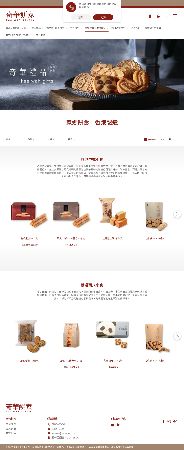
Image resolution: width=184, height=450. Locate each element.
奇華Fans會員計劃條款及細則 (72, 447)
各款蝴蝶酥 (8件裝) (29, 360)
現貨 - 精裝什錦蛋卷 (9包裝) (71, 238)
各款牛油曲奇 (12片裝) (71, 360)
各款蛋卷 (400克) (29, 238)
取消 (81, 17)
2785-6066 (58, 424)
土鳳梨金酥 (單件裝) (113, 238)
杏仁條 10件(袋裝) (154, 360)
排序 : (163, 139)
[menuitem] (17, 27)
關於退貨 (11, 433)
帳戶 (150, 16)
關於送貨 (11, 428)
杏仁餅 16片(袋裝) (155, 238)
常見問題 (11, 424)
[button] (177, 214)
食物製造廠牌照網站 (99, 447)
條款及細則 (49, 447)
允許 (103, 17)
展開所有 (152, 139)
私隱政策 (36, 447)
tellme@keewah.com (64, 433)
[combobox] (166, 16)
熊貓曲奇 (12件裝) (113, 360)
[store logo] (20, 16)
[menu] (92, 31)
